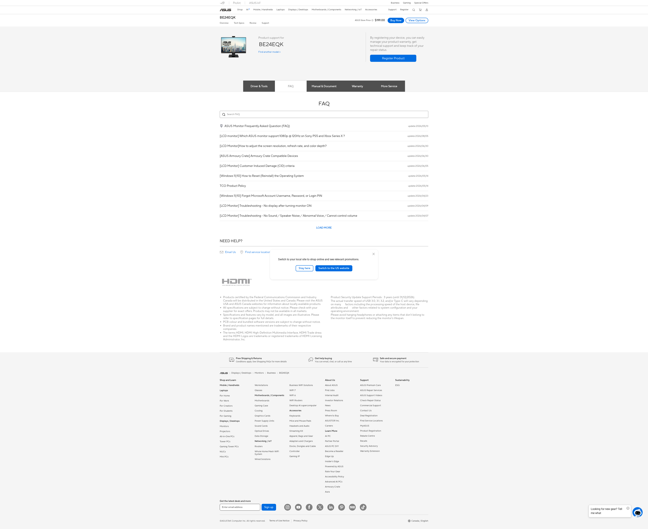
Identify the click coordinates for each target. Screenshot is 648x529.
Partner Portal (332, 441)
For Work (224, 400)
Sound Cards (261, 426)
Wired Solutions (263, 459)
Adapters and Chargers (301, 441)
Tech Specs (239, 23)
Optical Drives (262, 431)
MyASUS (364, 425)
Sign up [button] (268, 507)
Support (265, 23)
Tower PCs (225, 441)
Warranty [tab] (357, 86)
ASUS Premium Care (370, 385)
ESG (397, 385)
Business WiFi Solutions (301, 385)
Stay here (304, 268)
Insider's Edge (332, 461)
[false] (393, 58)
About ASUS (331, 385)
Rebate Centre (367, 436)
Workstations (261, 385)
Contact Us (366, 410)
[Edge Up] (352, 507)
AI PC (328, 436)
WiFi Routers (295, 400)
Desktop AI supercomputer (303, 405)
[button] (407, 3)
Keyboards (294, 415)
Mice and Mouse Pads (300, 421)
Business (395, 3)
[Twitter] (320, 507)
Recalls (363, 441)
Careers (329, 425)
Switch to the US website (333, 268)
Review (253, 23)
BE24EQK (228, 18)
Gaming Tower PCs (229, 446)
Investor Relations (334, 400)
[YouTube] (298, 507)
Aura (327, 491)
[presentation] (221, 252)
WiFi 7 (292, 390)
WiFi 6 (292, 395)
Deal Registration (368, 415)
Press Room (331, 410)
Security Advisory (369, 446)
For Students (226, 411)
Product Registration (370, 431)
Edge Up (329, 456)
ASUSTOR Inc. (332, 420)
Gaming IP (294, 456)
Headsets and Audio (299, 426)
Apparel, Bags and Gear (301, 436)
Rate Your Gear (332, 471)
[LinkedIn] (330, 507)
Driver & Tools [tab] (259, 86)
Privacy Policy (300, 520)
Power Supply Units (264, 421)
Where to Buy (332, 415)
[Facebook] (309, 507)
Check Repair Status (370, 400)
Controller (294, 451)
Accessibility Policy (334, 476)
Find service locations (258, 252)
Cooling (259, 410)
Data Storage (261, 436)
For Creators (226, 406)
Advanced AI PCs (333, 481)
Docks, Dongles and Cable (302, 446)
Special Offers (421, 3)
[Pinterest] (341, 507)
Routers (259, 446)
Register (404, 9)
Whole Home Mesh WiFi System (267, 453)
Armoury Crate (332, 486)
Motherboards (262, 400)
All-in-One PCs (227, 436)
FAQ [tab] (290, 86)
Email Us (230, 252)
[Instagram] (287, 507)
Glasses (258, 390)
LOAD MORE (324, 227)
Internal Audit (332, 395)
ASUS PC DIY (332, 446)
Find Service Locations (371, 420)
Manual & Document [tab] (324, 86)
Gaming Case (261, 405)
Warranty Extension (370, 451)
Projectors (225, 431)
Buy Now (395, 20)
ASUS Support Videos (371, 395)
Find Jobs (330, 390)
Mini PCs (224, 456)
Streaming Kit (296, 431)
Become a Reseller (334, 451)
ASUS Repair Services (371, 390)
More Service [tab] (389, 86)
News (328, 405)
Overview (224, 23)
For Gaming (225, 416)
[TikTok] (363, 507)
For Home (225, 395)
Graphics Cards (262, 415)
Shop (240, 9)
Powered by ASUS (334, 466)
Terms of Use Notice (279, 520)
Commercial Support (370, 405)
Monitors (224, 426)
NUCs (223, 451)
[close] (373, 254)
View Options (417, 20)
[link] (225, 10)
